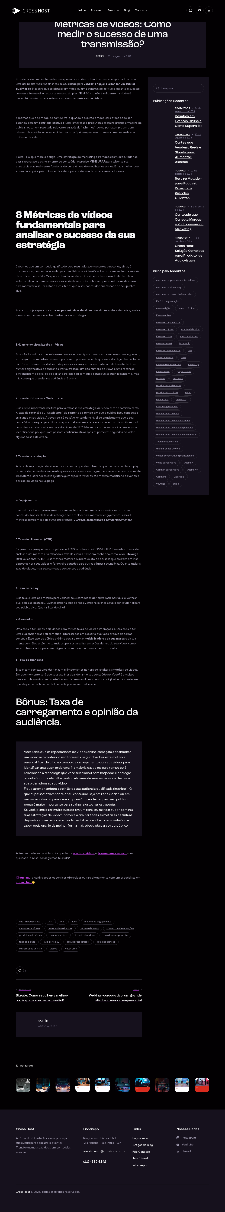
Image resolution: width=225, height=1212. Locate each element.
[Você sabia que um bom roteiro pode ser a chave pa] (43, 1085)
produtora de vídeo (167, 393)
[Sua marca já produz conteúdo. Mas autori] (23, 1085)
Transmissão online (167, 442)
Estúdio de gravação (167, 301)
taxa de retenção (106, 942)
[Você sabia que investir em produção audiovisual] (162, 1085)
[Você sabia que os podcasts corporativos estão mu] (82, 1085)
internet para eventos (168, 350)
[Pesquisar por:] (178, 88)
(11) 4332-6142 (94, 1162)
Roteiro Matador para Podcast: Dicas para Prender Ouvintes (188, 188)
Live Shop (193, 364)
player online (184, 371)
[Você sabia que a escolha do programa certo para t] (122, 1085)
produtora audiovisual (168, 386)
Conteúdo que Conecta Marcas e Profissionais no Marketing (189, 222)
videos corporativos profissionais (175, 456)
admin (43, 1020)
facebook (184, 343)
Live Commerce (164, 357)
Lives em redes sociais (168, 364)
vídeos (53, 949)
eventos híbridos (190, 329)
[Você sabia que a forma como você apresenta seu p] (63, 1085)
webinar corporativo (167, 470)
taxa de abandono (85, 935)
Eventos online (164, 336)
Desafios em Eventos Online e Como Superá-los (188, 121)
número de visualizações (120, 928)
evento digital (163, 308)
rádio (188, 393)
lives (74, 922)
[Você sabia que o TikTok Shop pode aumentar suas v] (202, 1085)
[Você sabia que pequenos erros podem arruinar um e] (142, 1085)
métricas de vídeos (29, 928)
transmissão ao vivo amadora (173, 421)
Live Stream (162, 371)
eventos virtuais (189, 336)
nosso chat (24, 882)
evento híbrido (187, 308)
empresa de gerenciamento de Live (175, 280)
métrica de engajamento (97, 922)
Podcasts (178, 378)
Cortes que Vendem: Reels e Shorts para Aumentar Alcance (188, 152)
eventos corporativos (168, 322)
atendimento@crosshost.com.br (104, 1151)
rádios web (162, 400)
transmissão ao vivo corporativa (174, 428)
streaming (181, 400)
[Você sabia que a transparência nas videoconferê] (182, 1085)
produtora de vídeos (30, 935)
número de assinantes (60, 928)
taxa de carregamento (115, 935)
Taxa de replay (51, 942)
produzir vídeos (84, 853)
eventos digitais (164, 329)
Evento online (163, 315)
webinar (188, 463)
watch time (71, 949)
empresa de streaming (168, 287)
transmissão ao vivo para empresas (176, 435)
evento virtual (164, 343)
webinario (192, 470)
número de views (89, 928)
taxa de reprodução (78, 942)
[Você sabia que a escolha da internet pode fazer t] (102, 1085)
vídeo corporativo (166, 463)
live (62, 922)
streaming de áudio (167, 407)
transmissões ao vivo (168, 449)
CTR (50, 922)
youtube (160, 484)
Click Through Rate (29, 922)
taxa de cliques (27, 942)
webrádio (179, 477)
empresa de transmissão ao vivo (174, 294)
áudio (176, 484)
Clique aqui (23, 877)
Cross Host (23, 1191)
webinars (161, 477)
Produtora (182, 108)
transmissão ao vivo (30, 949)
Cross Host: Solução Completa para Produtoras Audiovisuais (189, 253)
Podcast (181, 171)
